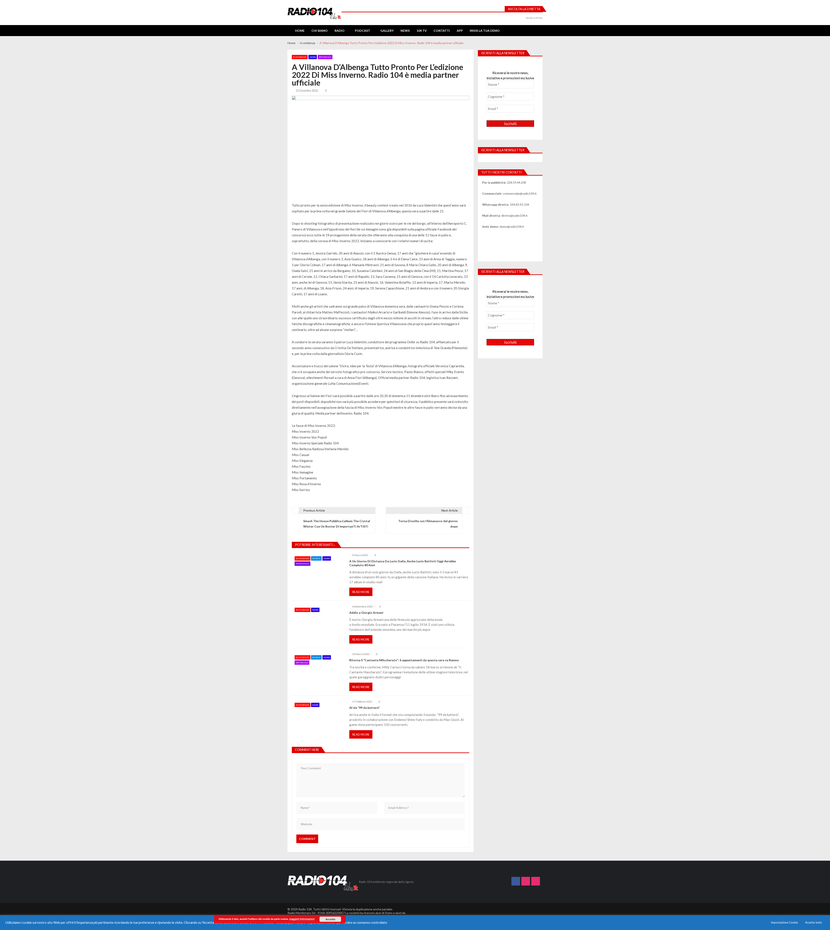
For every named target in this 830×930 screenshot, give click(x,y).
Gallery (387, 30)
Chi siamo (319, 30)
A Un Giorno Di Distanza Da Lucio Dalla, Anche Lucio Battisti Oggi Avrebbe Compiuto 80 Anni (402, 563)
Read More (361, 592)
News (405, 30)
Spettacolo (325, 57)
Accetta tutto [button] (813, 922)
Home (300, 30)
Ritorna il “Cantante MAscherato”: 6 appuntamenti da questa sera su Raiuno (404, 660)
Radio (340, 30)
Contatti (442, 30)
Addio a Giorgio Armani (366, 612)
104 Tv (422, 30)
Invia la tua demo (485, 30)
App (460, 30)
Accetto (330, 919)
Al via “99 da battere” (364, 707)
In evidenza (299, 57)
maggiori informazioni (301, 918)
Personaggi (302, 563)
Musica (316, 558)
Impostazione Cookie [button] (784, 922)
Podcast (362, 30)
